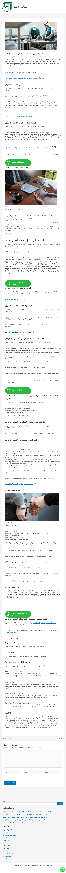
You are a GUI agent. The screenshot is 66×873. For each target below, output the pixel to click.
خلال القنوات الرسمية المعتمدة (33, 673)
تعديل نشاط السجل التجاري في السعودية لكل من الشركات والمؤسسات (23, 234)
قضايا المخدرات (7, 856)
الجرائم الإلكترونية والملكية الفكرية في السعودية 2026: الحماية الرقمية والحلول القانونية (25, 817)
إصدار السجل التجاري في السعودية (16, 299)
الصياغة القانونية (7, 832)
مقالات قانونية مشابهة (24, 725)
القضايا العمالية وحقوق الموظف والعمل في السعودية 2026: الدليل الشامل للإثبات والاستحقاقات (27, 811)
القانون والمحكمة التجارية (23, 56)
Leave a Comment (10, 56)
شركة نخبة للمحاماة (10, 632)
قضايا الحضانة (6, 851)
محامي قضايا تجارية (35, 56)
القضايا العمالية (6, 843)
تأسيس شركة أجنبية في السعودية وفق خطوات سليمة (18, 116)
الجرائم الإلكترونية (7, 830)
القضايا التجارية (6, 837)
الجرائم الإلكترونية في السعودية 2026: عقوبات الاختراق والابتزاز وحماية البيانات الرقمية (25, 820)
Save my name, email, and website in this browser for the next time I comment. (28, 778)
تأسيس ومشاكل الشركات (9, 845)
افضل (44, 623)
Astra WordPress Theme (45, 865)
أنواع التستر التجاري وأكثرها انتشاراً (14, 415)
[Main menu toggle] (62, 6)
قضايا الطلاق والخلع (8, 853)
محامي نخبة (20, 6)
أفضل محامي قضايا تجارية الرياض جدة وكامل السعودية (19, 484)
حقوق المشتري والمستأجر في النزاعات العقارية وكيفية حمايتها (18, 822)
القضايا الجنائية (6, 840)
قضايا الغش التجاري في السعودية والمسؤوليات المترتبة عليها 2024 (22, 78)
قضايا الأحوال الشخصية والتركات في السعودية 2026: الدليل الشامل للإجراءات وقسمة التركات (26, 814)
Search (5, 801)
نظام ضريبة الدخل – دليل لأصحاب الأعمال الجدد (17, 332)
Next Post (60, 738)
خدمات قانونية (6, 848)
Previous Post (6, 738)
